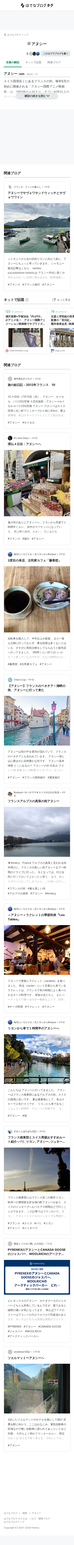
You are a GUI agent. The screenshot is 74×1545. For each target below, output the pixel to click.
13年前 (36, 1351)
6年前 (62, 908)
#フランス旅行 (31, 284)
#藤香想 (12, 664)
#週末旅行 (54, 777)
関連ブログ (54, 62)
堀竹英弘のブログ (23, 378)
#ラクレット (32, 1006)
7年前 (49, 1243)
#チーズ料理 (15, 1006)
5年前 (31, 679)
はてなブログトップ (14, 1521)
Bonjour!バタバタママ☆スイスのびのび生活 (36, 792)
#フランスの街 (16, 888)
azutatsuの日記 (22, 1351)
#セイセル (28, 422)
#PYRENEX (14, 1326)
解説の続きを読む (35, 95)
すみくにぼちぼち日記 (25, 1131)
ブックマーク (14, 311)
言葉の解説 (12, 62)
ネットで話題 (33, 62)
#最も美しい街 (36, 888)
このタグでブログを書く (55, 53)
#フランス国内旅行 (33, 777)
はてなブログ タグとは (15, 1518)
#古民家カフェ (28, 664)
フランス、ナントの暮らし (27, 186)
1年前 (47, 186)
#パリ (37, 1223)
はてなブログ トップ (17, 34)
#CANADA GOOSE (49, 1326)
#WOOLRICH (33, 1331)
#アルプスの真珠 (18, 893)
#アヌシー (48, 284)
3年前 (34, 438)
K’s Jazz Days (21, 438)
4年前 (62, 554)
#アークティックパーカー (23, 1336)
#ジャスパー (15, 1331)
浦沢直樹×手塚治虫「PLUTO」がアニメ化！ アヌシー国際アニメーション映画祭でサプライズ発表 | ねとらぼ (25, 320)
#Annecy (50, 893)
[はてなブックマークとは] (26, 300)
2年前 (38, 378)
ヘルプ (32, 1518)
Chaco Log (19, 679)
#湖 (24, 1115)
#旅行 (25, 538)
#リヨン (48, 1223)
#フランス (14, 284)
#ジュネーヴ (29, 1228)
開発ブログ (44, 1518)
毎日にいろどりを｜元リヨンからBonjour (35, 554)
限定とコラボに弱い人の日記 (28, 1243)
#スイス (27, 1223)
